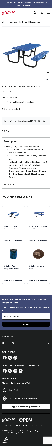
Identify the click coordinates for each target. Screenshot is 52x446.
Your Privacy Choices (37, 425)
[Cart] (41, 12)
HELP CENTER (10, 343)
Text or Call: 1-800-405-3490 (23, 398)
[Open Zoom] (47, 72)
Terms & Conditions (20, 425)
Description (10, 141)
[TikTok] (20, 371)
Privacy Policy (6, 425)
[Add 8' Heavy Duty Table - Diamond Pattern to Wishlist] (47, 80)
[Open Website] (25, 420)
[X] (10, 357)
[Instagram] (15, 357)
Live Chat (13, 390)
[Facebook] (4, 357)
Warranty (9, 184)
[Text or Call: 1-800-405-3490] (4, 398)
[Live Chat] (4, 390)
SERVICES (7, 336)
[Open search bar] (35, 12)
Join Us (26, 324)
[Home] (8, 13)
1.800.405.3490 (38, 121)
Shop (4, 22)
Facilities (13, 22)
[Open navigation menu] (48, 12)
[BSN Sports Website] (6, 439)
